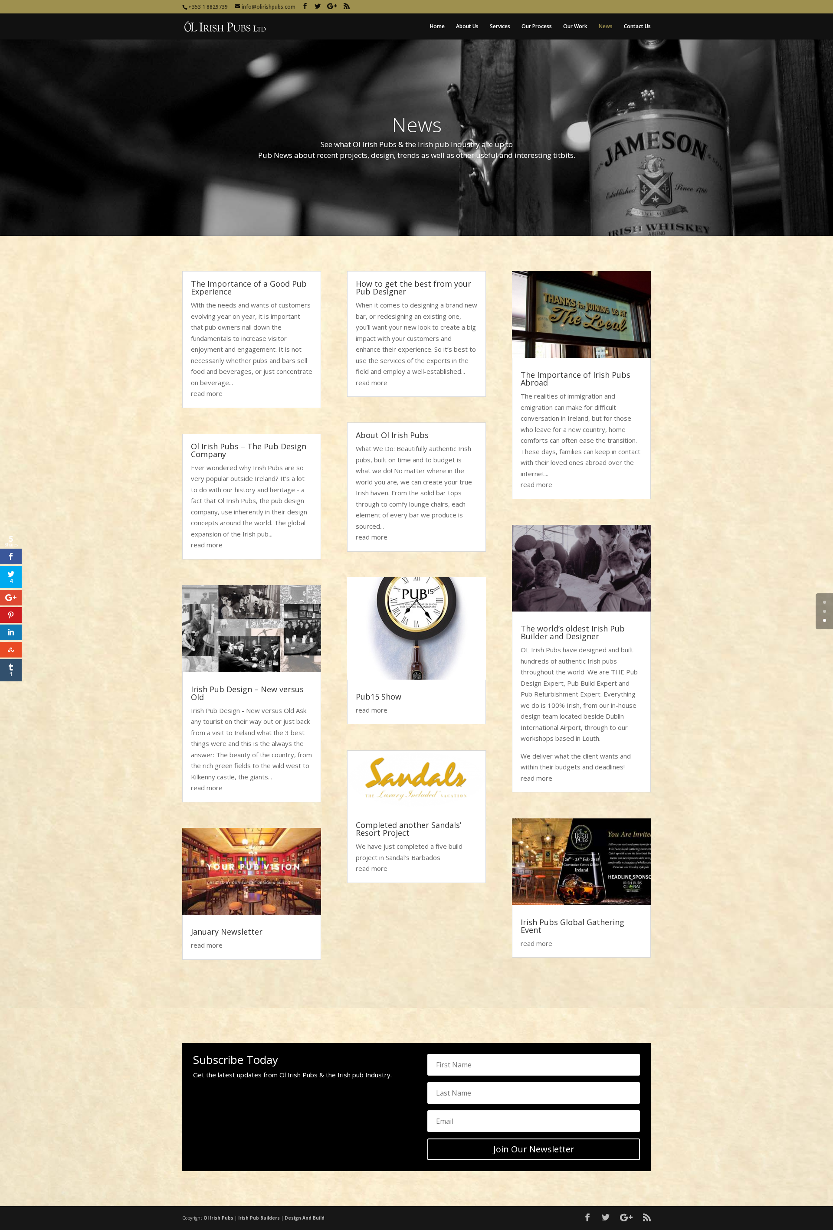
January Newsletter (226, 931)
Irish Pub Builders (259, 1218)
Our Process (536, 26)
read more (207, 393)
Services (500, 26)
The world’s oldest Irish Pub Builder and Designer (573, 632)
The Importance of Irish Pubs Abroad (575, 379)
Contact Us (637, 26)
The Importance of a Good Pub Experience (249, 287)
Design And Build (305, 1218)
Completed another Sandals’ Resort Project (408, 829)
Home (437, 26)
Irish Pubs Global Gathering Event (572, 926)
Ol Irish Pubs (218, 1218)
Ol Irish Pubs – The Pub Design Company (248, 450)
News (606, 26)
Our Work (575, 26)
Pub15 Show (378, 696)
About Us (467, 26)
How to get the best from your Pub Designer (413, 287)
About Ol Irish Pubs (392, 435)
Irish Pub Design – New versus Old (247, 693)
